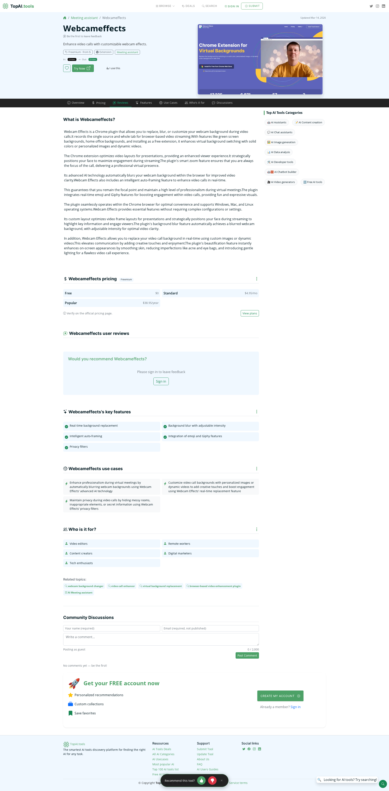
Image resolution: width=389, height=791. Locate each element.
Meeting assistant (84, 18)
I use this (114, 68)
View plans (250, 313)
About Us (203, 759)
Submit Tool (205, 749)
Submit (254, 5)
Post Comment (247, 655)
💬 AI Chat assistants (279, 132)
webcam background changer (85, 586)
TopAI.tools (77, 744)
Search (211, 5)
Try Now (79, 68)
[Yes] (201, 780)
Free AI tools (160, 774)
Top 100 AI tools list (165, 769)
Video (72, 59)
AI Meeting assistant (79, 592)
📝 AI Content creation (308, 122)
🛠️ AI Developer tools (280, 162)
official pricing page (98, 313)
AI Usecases (160, 759)
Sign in (233, 6)
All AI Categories (163, 754)
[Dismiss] (221, 780)
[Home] (64, 18)
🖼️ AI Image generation (281, 142)
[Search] (383, 784)
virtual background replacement (162, 586)
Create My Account (278, 696)
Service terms (238, 783)
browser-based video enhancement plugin (215, 586)
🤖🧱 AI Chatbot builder (281, 172)
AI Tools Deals (161, 749)
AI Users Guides (207, 769)
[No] (212, 780)
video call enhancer (123, 586)
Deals (190, 5)
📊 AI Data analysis (278, 152)
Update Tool (205, 754)
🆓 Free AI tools (312, 182)
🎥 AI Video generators (281, 182)
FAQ (199, 764)
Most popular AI (163, 764)
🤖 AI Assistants (276, 122)
